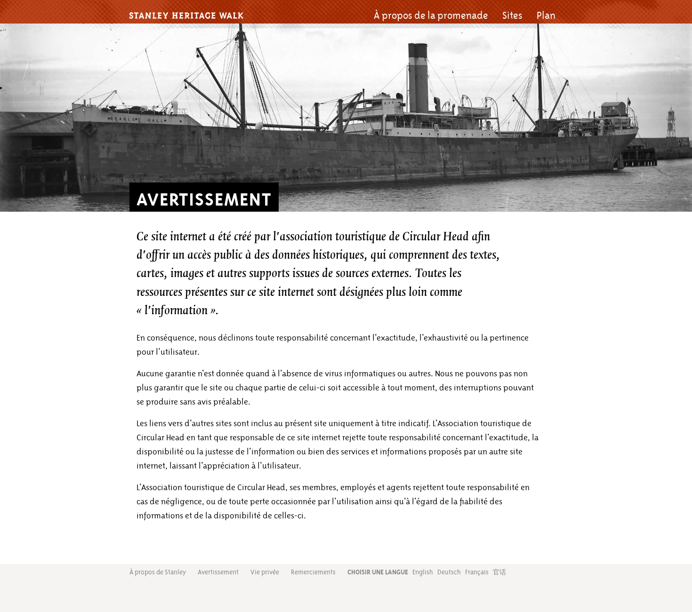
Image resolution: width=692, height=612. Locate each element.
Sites (512, 15)
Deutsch (449, 572)
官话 (499, 572)
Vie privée (264, 572)
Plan (546, 15)
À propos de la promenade (431, 15)
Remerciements (313, 572)
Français (477, 572)
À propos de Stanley (157, 572)
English (422, 572)
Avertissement (218, 572)
